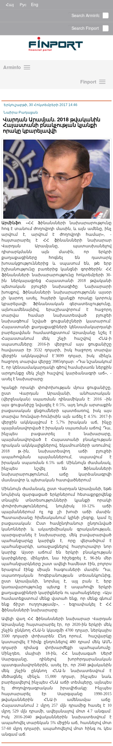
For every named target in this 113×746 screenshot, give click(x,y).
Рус (23, 4)
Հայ (10, 4)
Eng (34, 4)
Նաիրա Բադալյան (20, 112)
